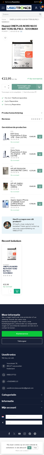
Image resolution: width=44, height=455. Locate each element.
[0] (41, 7)
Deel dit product (29, 92)
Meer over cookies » (22, 451)
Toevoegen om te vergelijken (11, 92)
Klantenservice (22, 334)
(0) (21, 31)
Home (4, 19)
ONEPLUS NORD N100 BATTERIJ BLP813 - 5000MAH (10, 270)
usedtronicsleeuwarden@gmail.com (20, 388)
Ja (29, 448)
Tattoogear (22, 341)
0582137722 (11, 375)
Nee (35, 448)
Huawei (5, 31)
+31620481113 (12, 381)
